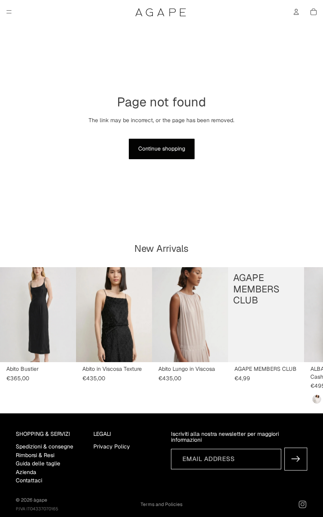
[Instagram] (302, 504)
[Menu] (9, 12)
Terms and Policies (161, 504)
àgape (40, 500)
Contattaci (29, 480)
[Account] (296, 11)
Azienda (26, 471)
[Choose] (64, 350)
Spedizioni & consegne (44, 446)
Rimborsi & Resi (35, 455)
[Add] (292, 350)
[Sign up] (295, 459)
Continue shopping (161, 148)
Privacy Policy (111, 446)
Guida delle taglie (38, 463)
